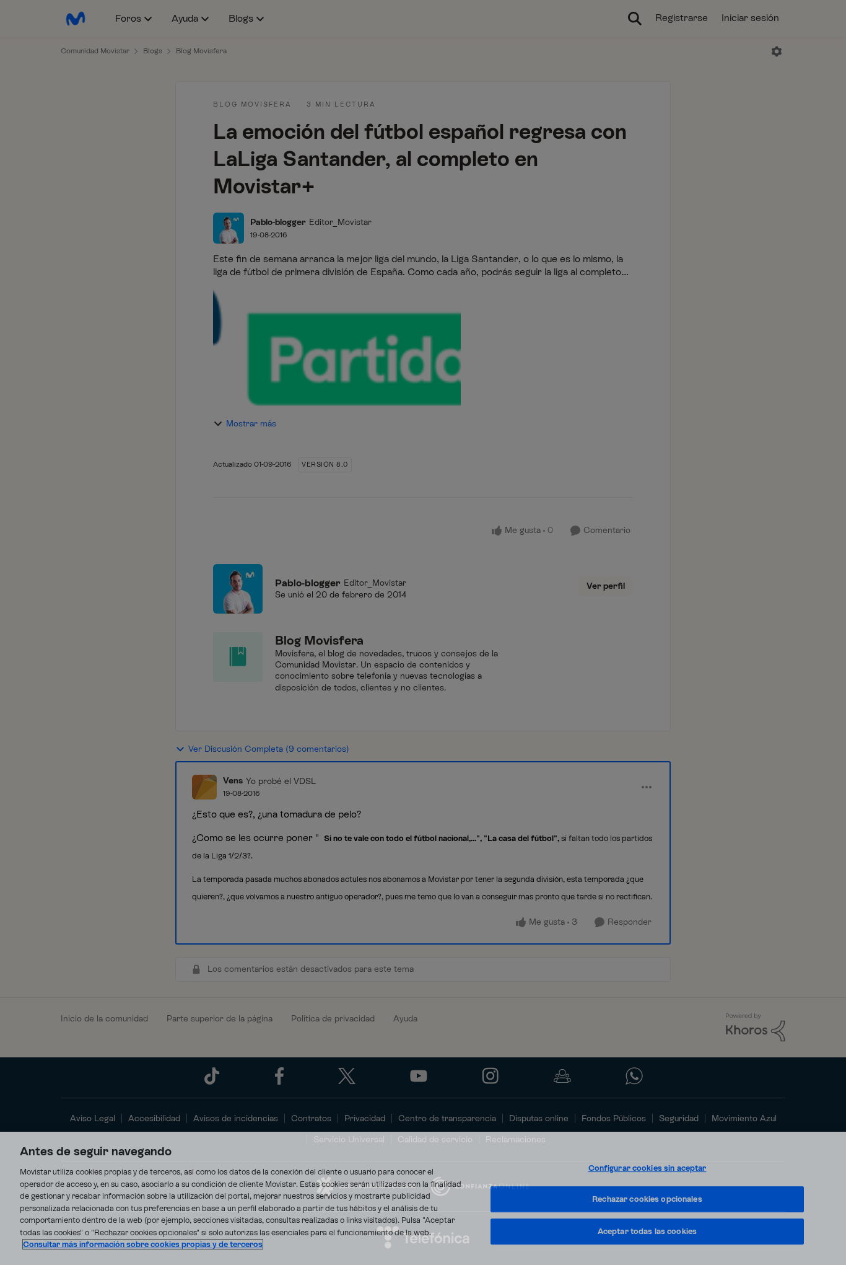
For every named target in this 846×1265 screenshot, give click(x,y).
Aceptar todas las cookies (647, 1231)
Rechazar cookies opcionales (647, 1199)
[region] (423, 1198)
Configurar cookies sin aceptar (647, 1168)
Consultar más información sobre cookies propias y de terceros (143, 1244)
